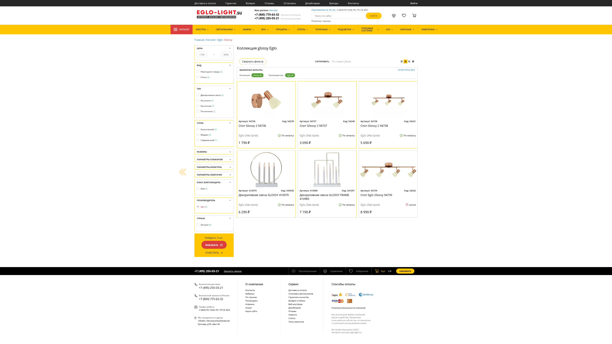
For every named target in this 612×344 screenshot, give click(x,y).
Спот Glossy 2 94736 (252, 126)
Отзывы (269, 3)
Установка (290, 3)
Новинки (249, 304)
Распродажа (251, 300)
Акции (248, 307)
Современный (209, 140)
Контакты (353, 3)
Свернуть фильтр (252, 61)
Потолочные (208, 111)
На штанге (207, 100)
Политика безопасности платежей (348, 307)
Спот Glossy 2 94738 (374, 126)
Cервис (293, 284)
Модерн (206, 134)
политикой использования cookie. (350, 323)
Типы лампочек (296, 321)
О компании (254, 284)
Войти (414, 3)
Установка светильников (300, 293)
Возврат (250, 3)
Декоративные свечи (212, 95)
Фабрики (249, 293)
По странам (251, 297)
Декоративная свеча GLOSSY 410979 (264, 195)
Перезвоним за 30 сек (323, 10)
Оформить (405, 271)
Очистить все (406, 70)
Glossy (256, 75)
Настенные (207, 106)
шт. (383, 271)
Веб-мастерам (295, 304)
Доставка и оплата (205, 3)
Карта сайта (251, 311)
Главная (199, 40)
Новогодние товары (211, 71)
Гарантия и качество (298, 297)
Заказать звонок (233, 271)
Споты (205, 77)
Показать (211, 245)
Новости (292, 314)
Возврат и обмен (296, 300)
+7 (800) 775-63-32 (278, 14)
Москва (273, 10)
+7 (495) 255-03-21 (278, 18)
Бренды (333, 3)
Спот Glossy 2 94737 (313, 126)
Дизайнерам (312, 3)
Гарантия (230, 3)
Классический (209, 129)
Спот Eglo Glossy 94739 (376, 195)
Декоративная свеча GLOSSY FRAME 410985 (324, 197)
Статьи (291, 318)
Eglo (220, 40)
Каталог (184, 29)
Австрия (206, 224)
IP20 (204, 188)
